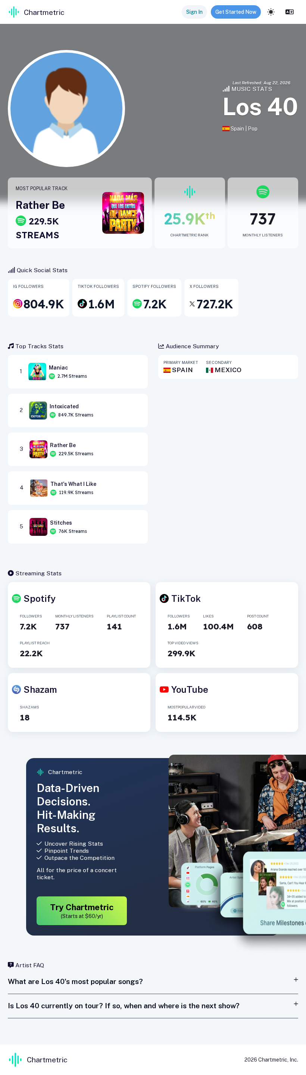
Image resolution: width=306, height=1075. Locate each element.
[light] (271, 12)
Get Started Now (235, 12)
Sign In (194, 12)
